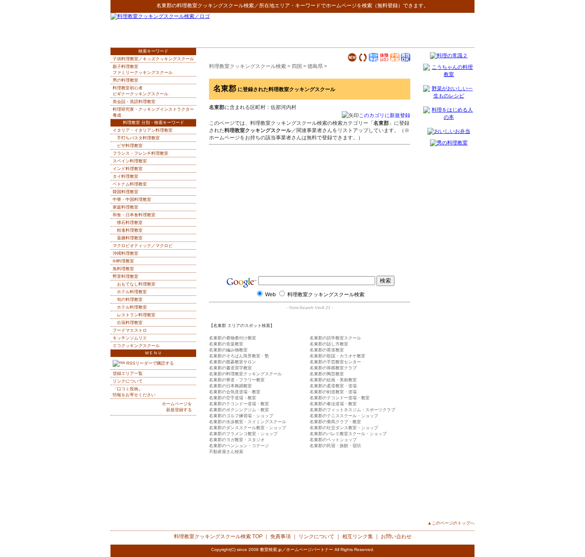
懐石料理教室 (130, 222)
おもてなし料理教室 (136, 284)
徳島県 (315, 66)
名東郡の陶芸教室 (327, 373)
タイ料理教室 (125, 176)
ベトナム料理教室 (130, 184)
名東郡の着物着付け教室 (232, 338)
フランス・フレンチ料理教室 (140, 153)
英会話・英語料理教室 (134, 101)
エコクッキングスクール (136, 345)
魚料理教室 (123, 268)
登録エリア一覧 (128, 373)
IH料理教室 (123, 261)
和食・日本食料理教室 (134, 214)
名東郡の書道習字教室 (230, 367)
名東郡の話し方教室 (329, 344)
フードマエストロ (130, 330)
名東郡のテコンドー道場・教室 (340, 397)
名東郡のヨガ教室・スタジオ (237, 439)
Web (270, 295)
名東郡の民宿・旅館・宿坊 (335, 445)
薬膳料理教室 (130, 238)
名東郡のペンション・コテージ (239, 445)
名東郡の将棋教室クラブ (333, 367)
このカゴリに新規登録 (384, 115)
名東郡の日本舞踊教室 (230, 385)
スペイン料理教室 (130, 161)
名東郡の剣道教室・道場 (333, 391)
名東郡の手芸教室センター (335, 362)
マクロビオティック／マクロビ (143, 245)
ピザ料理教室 (130, 145)
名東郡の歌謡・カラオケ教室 (337, 356)
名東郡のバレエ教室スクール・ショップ (348, 433)
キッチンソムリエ (130, 338)
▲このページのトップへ (451, 523)
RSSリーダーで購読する (149, 363)
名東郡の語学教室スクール (335, 338)
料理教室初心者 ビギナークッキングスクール (140, 90)
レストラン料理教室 (136, 314)
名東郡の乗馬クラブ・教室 (335, 421)
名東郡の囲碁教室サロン (232, 362)
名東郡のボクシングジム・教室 (239, 409)
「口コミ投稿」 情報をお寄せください (134, 391)
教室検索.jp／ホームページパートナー (296, 549)
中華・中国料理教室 (132, 199)
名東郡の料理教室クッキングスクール (245, 373)
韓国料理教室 (125, 191)
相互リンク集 (357, 536)
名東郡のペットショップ (333, 439)
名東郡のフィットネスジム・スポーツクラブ (352, 409)
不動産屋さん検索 (226, 451)
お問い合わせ (396, 536)
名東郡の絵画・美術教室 (333, 379)
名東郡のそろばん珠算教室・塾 (239, 356)
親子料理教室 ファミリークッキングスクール (143, 69)
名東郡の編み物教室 (228, 350)
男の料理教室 (125, 80)
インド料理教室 (128, 168)
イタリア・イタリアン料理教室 (143, 130)
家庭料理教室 (125, 207)
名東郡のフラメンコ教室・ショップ (243, 433)
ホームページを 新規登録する (177, 406)
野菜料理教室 (125, 276)
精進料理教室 (130, 230)
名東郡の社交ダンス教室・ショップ (344, 427)
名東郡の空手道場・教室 (232, 397)
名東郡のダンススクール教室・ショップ (247, 427)
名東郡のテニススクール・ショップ (344, 415)
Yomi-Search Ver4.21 (310, 307)
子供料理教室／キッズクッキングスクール (153, 58)
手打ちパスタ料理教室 (138, 138)
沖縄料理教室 (125, 253)
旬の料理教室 (130, 299)
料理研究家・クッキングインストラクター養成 (153, 112)
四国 (297, 66)
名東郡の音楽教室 (226, 344)
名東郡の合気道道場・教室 (234, 391)
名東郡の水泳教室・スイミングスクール (247, 421)
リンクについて (128, 381)
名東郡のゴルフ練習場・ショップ (241, 415)
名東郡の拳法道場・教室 (333, 403)
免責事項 (280, 536)
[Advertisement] (374, 30)
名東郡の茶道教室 (327, 350)
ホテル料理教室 (132, 291)
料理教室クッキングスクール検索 (215, 6)
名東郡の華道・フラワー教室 (237, 379)
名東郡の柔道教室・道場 (333, 385)
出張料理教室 (130, 322)
